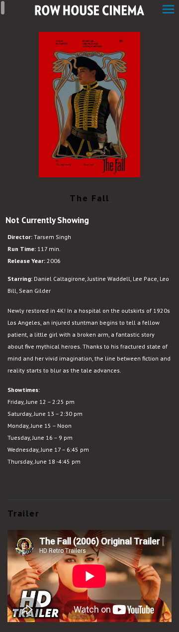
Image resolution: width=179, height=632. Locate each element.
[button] (168, 10)
